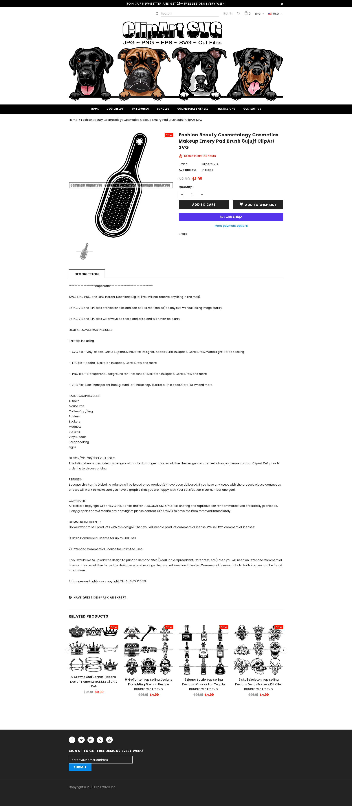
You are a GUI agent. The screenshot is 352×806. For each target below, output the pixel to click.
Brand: (183, 164)
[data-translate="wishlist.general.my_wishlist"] (238, 14)
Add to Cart (93, 651)
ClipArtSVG (210, 164)
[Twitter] (81, 740)
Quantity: (185, 187)
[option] (121, 185)
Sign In (227, 13)
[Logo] (176, 61)
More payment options (231, 226)
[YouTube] (109, 740)
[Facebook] (72, 740)
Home (73, 120)
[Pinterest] (100, 740)
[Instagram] (90, 740)
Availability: (187, 170)
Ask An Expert (114, 597)
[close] (282, 3)
